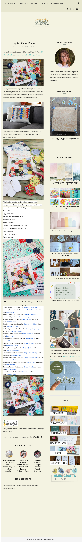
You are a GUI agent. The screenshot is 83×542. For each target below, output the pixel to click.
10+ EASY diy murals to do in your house (65, 231)
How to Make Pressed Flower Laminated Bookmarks (65, 254)
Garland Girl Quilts (28, 343)
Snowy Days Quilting (12, 345)
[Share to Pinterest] (38, 437)
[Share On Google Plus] (41, 437)
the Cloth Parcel (31, 362)
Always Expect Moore (30, 307)
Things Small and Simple (30, 353)
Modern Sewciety (24, 317)
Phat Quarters (10, 341)
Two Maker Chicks (16, 331)
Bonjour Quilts (27, 348)
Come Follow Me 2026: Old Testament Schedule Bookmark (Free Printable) (65, 183)
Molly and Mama (11, 369)
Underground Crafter (12, 326)
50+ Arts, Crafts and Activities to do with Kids (65, 207)
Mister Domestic (16, 355)
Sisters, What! (36, 539)
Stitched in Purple (11, 360)
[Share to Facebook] (30, 437)
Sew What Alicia (11, 321)
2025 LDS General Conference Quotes (65, 301)
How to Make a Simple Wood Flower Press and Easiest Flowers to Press (65, 139)
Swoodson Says (11, 374)
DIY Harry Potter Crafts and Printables (66, 278)
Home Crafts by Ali (27, 333)
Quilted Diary (10, 336)
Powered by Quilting (30, 324)
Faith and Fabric (27, 319)
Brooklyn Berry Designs (33, 329)
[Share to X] (34, 437)
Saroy (24, 372)
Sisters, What (10, 312)
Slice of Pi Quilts (29, 367)
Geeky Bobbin (29, 338)
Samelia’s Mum (10, 364)
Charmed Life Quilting (12, 350)
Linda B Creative (29, 310)
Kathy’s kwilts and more (31, 357)
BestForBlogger (51, 539)
